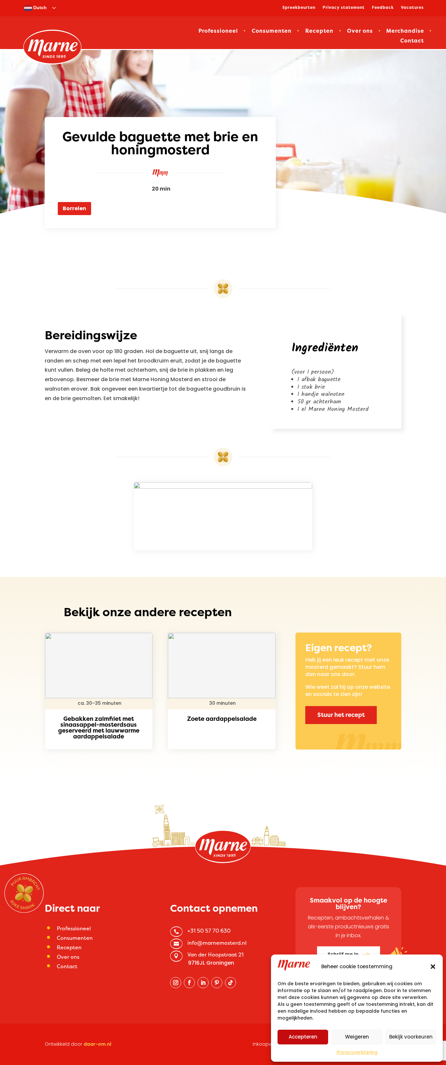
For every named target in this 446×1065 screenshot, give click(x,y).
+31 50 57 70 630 (209, 930)
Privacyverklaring (357, 1052)
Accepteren (303, 1036)
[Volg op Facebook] (189, 982)
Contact (412, 41)
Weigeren (357, 1036)
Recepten (319, 31)
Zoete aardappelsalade (222, 719)
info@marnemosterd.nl (217, 942)
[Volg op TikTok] (230, 982)
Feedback (383, 7)
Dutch (39, 7)
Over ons (360, 31)
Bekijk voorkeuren (411, 1036)
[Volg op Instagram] (175, 982)
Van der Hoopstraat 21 (215, 954)
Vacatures (412, 7)
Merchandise (405, 31)
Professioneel (218, 31)
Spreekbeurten (298, 7)
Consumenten (272, 31)
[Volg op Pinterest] (216, 982)
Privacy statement (344, 7)
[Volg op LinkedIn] (203, 982)
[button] (433, 966)
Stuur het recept (341, 715)
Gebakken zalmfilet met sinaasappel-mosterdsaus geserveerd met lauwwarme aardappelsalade (98, 727)
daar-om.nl (97, 1044)
